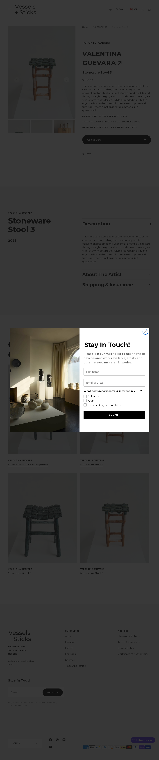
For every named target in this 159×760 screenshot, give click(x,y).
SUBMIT (114, 414)
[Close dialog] (145, 331)
